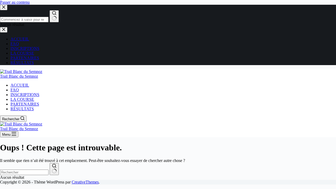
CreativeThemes (85, 182)
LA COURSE (22, 99)
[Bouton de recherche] (54, 169)
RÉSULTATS (22, 109)
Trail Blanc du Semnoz (19, 76)
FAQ (14, 90)
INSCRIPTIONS (24, 94)
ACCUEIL (19, 85)
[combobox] (24, 172)
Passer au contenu (15, 2)
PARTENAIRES (24, 104)
